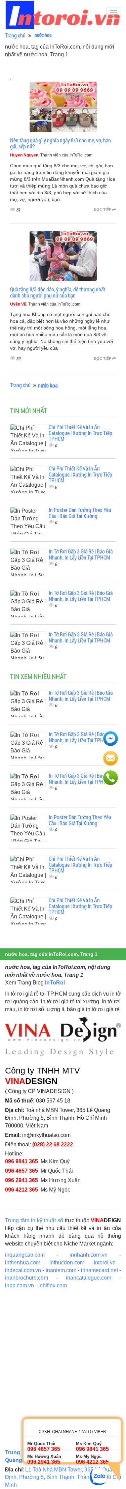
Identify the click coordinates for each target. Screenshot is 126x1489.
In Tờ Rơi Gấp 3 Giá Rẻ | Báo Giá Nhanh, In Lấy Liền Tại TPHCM (81, 554)
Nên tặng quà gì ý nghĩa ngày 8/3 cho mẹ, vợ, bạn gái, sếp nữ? (60, 143)
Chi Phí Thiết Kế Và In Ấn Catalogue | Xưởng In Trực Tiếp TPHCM (80, 432)
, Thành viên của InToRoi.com (51, 155)
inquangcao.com (25, 1255)
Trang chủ (15, 35)
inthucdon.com (66, 1262)
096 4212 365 (21, 1190)
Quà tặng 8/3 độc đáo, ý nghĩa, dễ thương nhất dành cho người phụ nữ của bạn (57, 292)
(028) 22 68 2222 (52, 1144)
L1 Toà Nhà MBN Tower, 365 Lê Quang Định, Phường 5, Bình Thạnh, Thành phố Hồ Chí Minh (63, 1477)
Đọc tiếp (103, 210)
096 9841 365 (21, 1161)
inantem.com (61, 1270)
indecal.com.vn (23, 1270)
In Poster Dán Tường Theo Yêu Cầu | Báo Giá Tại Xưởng (80, 512)
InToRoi (55, 982)
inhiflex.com (52, 1285)
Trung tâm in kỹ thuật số (34, 1220)
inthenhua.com (22, 1262)
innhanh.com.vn (89, 1255)
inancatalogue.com (88, 1278)
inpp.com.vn (19, 1285)
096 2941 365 (21, 1180)
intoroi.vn (105, 1262)
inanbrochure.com (26, 1278)
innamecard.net (99, 1270)
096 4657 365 (21, 1171)
